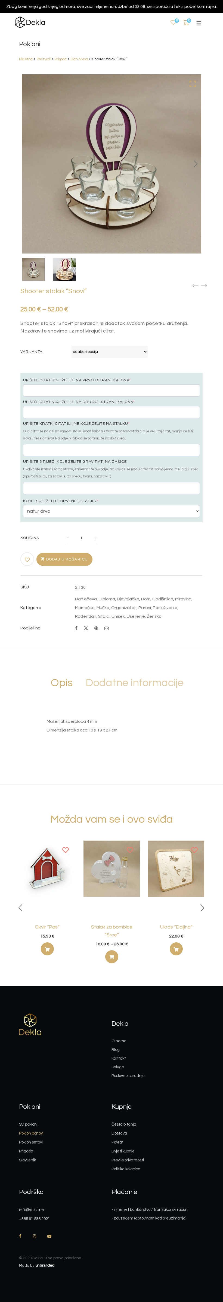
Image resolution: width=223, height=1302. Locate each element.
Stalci (104, 616)
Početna (26, 59)
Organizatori (124, 608)
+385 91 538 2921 (34, 1219)
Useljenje (136, 616)
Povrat (117, 1142)
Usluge (118, 1067)
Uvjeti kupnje (123, 1151)
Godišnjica (162, 599)
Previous (20, 907)
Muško (103, 608)
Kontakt (119, 1058)
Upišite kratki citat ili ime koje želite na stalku (76, 424)
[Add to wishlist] (27, 559)
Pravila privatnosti (128, 1160)
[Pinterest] (96, 628)
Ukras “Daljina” (176, 927)
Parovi (144, 608)
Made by (27, 1266)
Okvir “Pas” (47, 927)
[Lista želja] (173, 22)
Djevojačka (128, 599)
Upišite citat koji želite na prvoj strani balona (77, 380)
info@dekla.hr (32, 1210)
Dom (145, 599)
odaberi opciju (47, 950)
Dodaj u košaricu (67, 559)
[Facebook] (76, 628)
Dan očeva (79, 59)
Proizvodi (44, 59)
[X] (86, 628)
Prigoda (61, 59)
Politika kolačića (126, 1169)
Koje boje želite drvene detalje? (60, 501)
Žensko (154, 616)
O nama (119, 1041)
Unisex (118, 616)
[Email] (106, 628)
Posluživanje (165, 608)
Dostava (119, 1133)
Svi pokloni (28, 1124)
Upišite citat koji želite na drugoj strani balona (79, 402)
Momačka (85, 608)
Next (195, 164)
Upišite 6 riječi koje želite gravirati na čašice (75, 462)
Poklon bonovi (31, 1133)
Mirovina (183, 599)
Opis (62, 682)
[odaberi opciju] (111, 956)
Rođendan (85, 616)
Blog (116, 1050)
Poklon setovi (31, 1142)
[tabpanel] (47, 900)
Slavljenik (27, 1160)
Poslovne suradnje (128, 1076)
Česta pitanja (124, 1124)
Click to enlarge (193, 84)
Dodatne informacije (135, 682)
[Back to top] (208, 1268)
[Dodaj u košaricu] (47, 948)
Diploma (107, 599)
